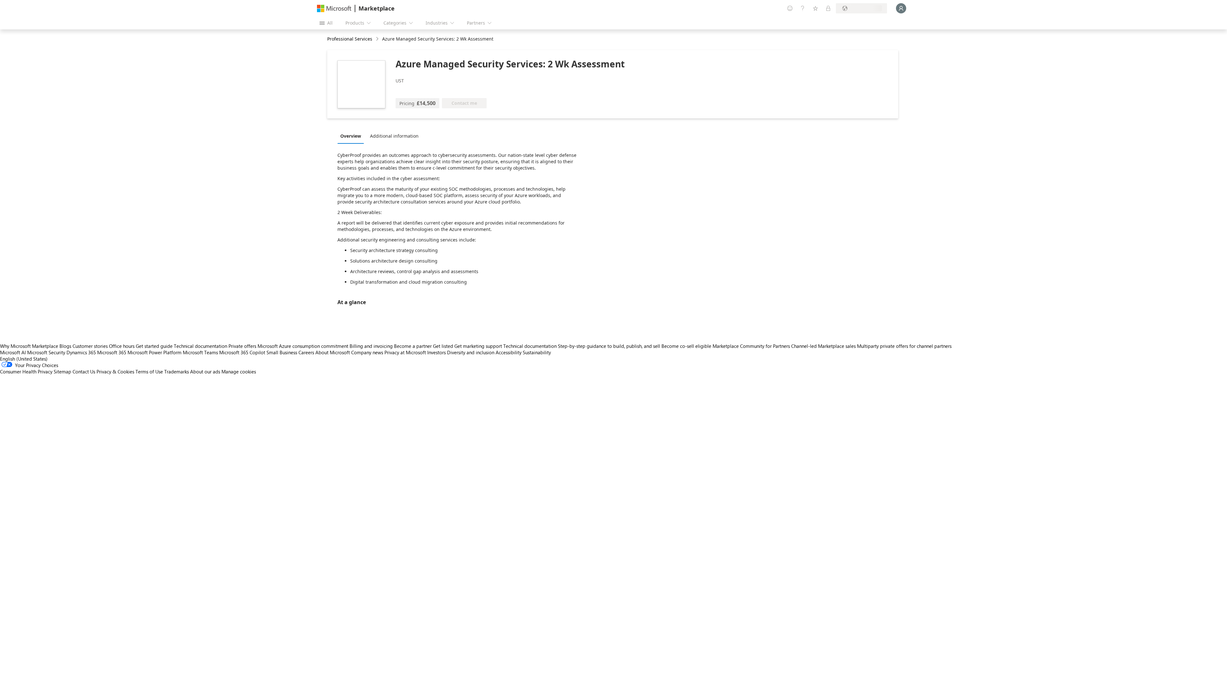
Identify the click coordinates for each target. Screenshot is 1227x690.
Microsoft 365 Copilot (242, 352)
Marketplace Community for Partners (751, 346)
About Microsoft (332, 352)
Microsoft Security (46, 352)
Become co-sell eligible (686, 346)
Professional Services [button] (349, 39)
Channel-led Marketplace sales (823, 346)
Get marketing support (478, 346)
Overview (350, 136)
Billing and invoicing (371, 346)
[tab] (352, 136)
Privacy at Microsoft (405, 352)
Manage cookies (238, 371)
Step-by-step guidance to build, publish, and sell (609, 346)
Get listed (443, 346)
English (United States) (24, 359)
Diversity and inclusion (470, 352)
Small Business (281, 352)
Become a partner (413, 346)
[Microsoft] (334, 8)
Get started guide (154, 346)
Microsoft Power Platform (154, 352)
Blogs (65, 346)
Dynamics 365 (81, 352)
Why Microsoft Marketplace (29, 346)
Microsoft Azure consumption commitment (304, 346)
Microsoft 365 (111, 352)
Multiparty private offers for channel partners (904, 346)
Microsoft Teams (200, 352)
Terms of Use (149, 371)
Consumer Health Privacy (26, 371)
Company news (367, 352)
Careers (306, 352)
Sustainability (537, 352)
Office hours (122, 346)
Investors (436, 352)
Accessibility (508, 352)
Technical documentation (200, 346)
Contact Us (84, 371)
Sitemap (62, 371)
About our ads (205, 371)
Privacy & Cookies (115, 371)
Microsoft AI (13, 352)
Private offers (242, 346)
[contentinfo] (377, 39)
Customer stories (90, 346)
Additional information (394, 136)
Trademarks (176, 371)
